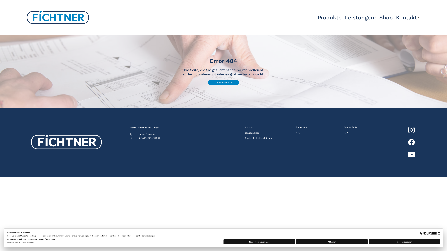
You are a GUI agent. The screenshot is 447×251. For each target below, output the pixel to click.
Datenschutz (350, 127)
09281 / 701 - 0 (147, 134)
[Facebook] (411, 142)
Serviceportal (251, 133)
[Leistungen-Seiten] (375, 17)
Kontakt (248, 127)
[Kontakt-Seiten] (418, 17)
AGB (345, 132)
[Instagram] (411, 129)
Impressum (302, 127)
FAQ (298, 132)
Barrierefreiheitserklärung (258, 138)
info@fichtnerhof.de (149, 138)
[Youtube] (411, 154)
